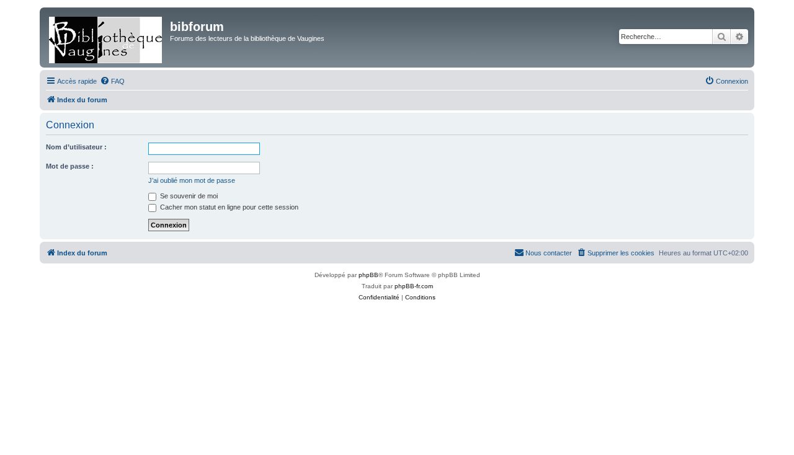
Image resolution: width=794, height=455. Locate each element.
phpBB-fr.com (414, 286)
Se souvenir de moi (188, 196)
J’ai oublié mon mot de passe (191, 180)
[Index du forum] (106, 37)
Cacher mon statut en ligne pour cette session (228, 207)
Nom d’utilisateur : (76, 147)
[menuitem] (112, 81)
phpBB (368, 275)
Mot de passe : (70, 166)
